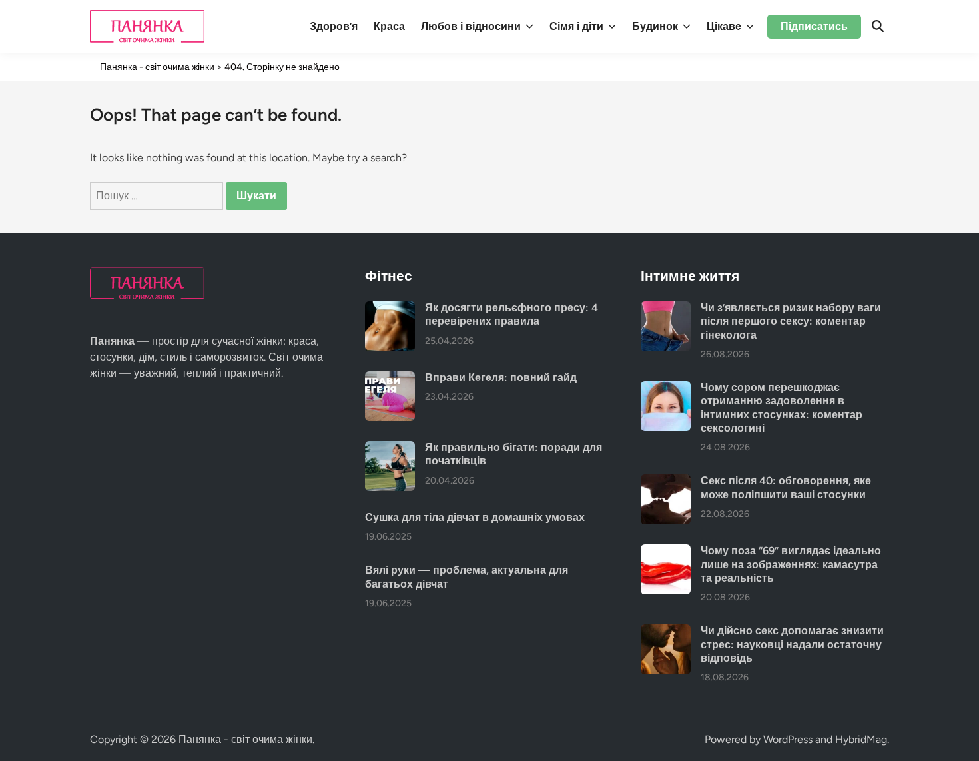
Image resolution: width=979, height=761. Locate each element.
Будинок (655, 26)
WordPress (788, 739)
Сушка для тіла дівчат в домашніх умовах (475, 517)
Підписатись (814, 26)
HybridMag (861, 739)
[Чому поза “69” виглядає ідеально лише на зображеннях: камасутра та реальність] (666, 552)
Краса (389, 26)
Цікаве (724, 26)
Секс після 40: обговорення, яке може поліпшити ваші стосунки (786, 487)
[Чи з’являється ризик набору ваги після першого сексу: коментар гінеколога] (666, 309)
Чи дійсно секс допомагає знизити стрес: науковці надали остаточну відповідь (792, 644)
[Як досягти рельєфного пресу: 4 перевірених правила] (390, 309)
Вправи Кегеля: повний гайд (501, 377)
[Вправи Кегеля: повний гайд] (390, 379)
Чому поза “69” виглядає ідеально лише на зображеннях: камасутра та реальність (791, 564)
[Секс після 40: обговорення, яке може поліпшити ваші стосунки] (666, 482)
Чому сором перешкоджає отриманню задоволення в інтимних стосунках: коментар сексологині (781, 407)
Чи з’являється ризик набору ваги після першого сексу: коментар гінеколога (791, 321)
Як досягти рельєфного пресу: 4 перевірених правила (511, 314)
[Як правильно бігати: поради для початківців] (390, 448)
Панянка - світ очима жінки (245, 739)
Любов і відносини (471, 26)
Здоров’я (334, 26)
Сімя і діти (576, 26)
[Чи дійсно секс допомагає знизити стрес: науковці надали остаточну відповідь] (666, 632)
